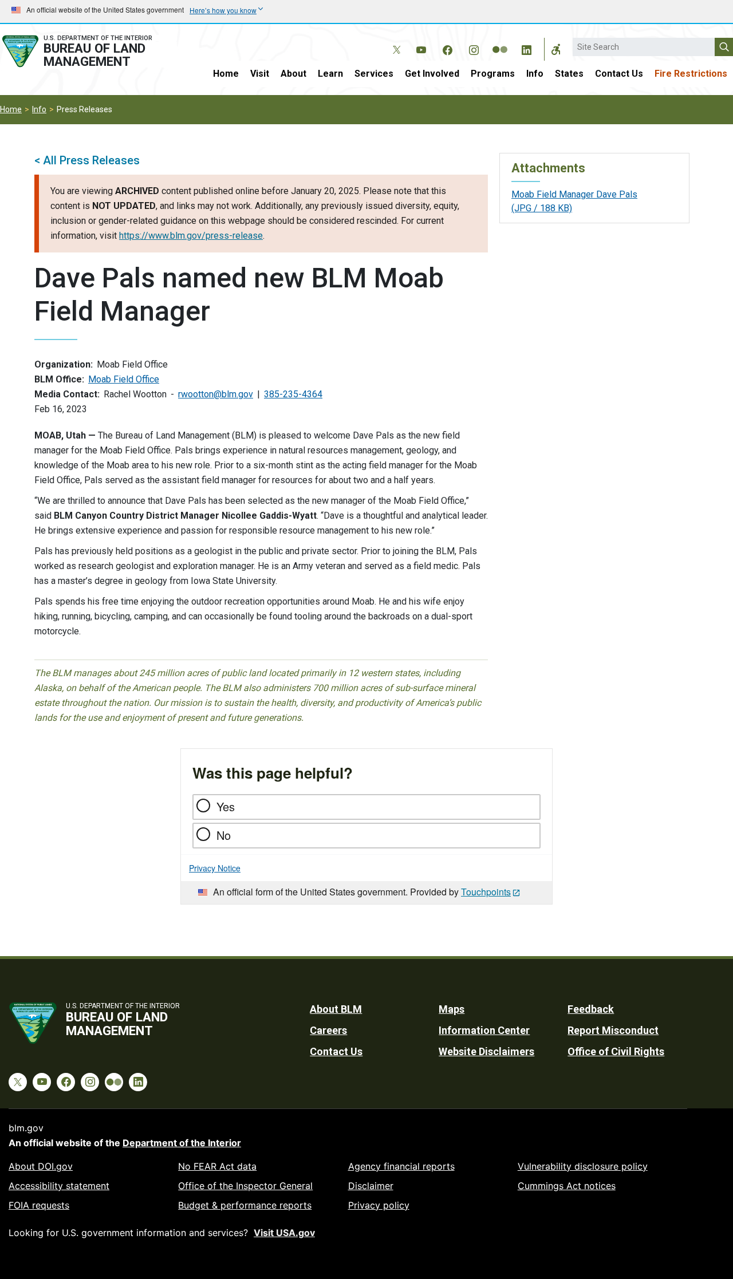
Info (534, 73)
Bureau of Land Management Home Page (88, 51)
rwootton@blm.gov (215, 394)
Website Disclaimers (486, 1051)
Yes (225, 806)
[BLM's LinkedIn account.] (526, 48)
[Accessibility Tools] (556, 49)
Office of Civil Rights (616, 1051)
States (569, 73)
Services (373, 73)
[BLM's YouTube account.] (421, 48)
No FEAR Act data (217, 1166)
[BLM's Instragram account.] (473, 48)
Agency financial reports (401, 1166)
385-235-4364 (293, 394)
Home (226, 73)
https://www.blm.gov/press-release (191, 235)
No (223, 835)
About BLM (336, 1009)
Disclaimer (370, 1185)
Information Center (484, 1030)
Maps (451, 1009)
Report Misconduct (613, 1030)
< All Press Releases (87, 160)
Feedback (591, 1009)
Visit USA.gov (284, 1232)
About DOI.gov (41, 1166)
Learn (330, 73)
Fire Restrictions (691, 73)
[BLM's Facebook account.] (447, 48)
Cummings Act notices (567, 1185)
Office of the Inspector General (245, 1185)
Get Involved (432, 73)
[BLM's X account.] (394, 41)
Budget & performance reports (245, 1205)
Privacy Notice (215, 868)
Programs (493, 73)
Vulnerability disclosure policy (583, 1166)
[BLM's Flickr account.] (500, 41)
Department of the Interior (182, 1142)
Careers (328, 1030)
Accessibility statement (59, 1185)
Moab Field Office (123, 379)
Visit (259, 73)
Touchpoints (486, 891)
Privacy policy (378, 1205)
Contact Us (619, 73)
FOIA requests (39, 1205)
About (293, 73)
